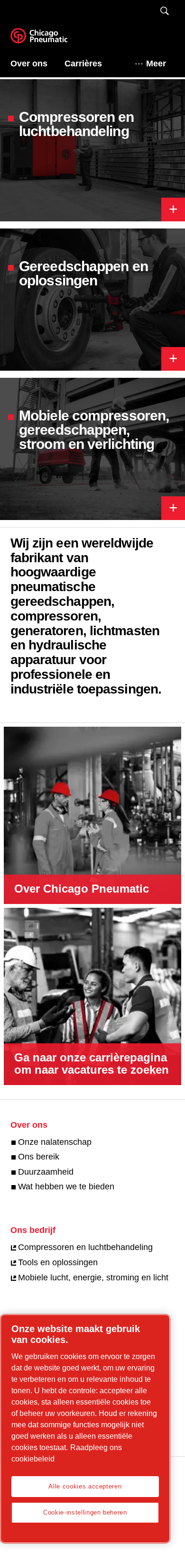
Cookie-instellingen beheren (85, 1512)
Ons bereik (38, 1156)
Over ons (28, 63)
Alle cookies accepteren (84, 1486)
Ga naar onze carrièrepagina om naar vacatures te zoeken (91, 1063)
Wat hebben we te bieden (66, 1186)
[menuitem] (37, 63)
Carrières (83, 63)
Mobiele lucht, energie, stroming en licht (93, 1277)
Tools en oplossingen (58, 1262)
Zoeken (164, 11)
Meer (156, 63)
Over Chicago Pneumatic (81, 888)
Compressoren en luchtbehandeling (85, 1247)
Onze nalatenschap (55, 1142)
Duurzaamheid (46, 1172)
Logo (50, 38)
